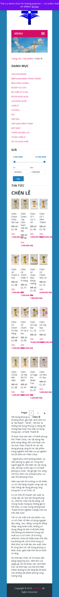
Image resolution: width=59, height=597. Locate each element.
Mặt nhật (16, 128)
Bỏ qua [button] (35, 6)
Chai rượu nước (19, 101)
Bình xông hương (20, 83)
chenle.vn (37, 588)
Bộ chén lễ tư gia (19, 92)
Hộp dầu (15, 119)
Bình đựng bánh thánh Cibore (26, 78)
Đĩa (12, 114)
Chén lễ (15, 105)
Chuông (15, 110)
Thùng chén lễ (18, 137)
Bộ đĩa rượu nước (20, 96)
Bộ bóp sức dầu (18, 87)
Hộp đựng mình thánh (22, 123)
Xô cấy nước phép (19, 141)
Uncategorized (18, 74)
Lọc (18, 178)
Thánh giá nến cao (20, 132)
